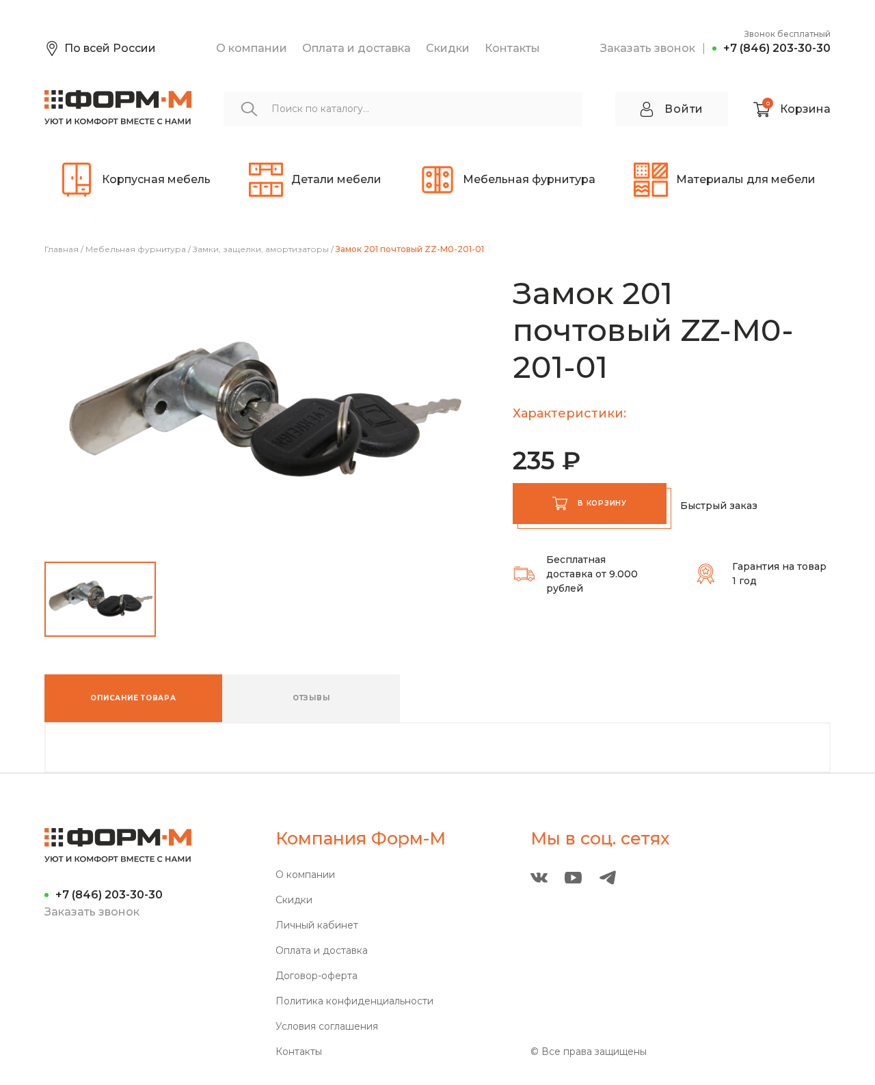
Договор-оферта (316, 976)
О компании (251, 48)
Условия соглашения (326, 1026)
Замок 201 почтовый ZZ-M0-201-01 (410, 249)
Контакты (512, 48)
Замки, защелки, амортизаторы (261, 249)
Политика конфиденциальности (354, 1001)
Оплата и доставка (356, 48)
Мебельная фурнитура (135, 249)
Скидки (448, 48)
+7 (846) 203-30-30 (777, 48)
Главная (61, 249)
